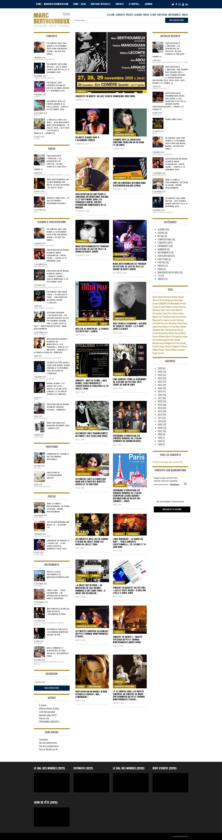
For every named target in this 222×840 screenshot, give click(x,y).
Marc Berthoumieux (169, 329)
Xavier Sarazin (158, 353)
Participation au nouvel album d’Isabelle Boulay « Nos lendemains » (91, 694)
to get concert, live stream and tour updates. (166, 479)
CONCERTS (120, 14)
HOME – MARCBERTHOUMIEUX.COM (52, 4)
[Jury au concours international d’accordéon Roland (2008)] (130, 168)
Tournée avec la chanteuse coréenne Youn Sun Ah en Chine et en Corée (128, 142)
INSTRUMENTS (174, 14)
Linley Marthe (157, 323)
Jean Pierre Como (170, 313)
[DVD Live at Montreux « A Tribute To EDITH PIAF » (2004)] (92, 303)
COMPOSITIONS (38, 486)
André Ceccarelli (159, 296)
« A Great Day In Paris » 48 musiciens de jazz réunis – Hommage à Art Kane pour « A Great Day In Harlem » (90, 589)
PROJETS (129, 14)
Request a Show (172, 509)
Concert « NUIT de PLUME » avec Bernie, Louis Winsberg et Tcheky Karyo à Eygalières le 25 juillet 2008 (92, 384)
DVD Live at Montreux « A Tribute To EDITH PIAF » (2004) (92, 330)
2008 (160, 427)
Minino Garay (174, 333)
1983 (160, 437)
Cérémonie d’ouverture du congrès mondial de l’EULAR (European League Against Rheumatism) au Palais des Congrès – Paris (127, 496)
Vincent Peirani (164, 349)
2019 (160, 391)
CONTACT (119, 4)
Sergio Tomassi (165, 346)
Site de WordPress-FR (48, 749)
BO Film (41, 358)
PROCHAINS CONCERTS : (49, 721)
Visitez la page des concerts (167, 462)
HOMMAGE (96, 575)
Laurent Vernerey (177, 320)
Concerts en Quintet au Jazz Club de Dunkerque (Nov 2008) (105, 96)
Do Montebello (173, 303)
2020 (160, 388)
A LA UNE (110, 14)
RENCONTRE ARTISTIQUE (124, 134)
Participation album (179, 336)
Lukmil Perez (157, 326)
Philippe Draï (170, 343)
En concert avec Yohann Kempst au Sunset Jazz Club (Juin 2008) (91, 435)
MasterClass (163, 333)
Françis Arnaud (158, 306)
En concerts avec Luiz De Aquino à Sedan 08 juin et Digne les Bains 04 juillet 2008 (91, 541)
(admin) (148, 4)
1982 (160, 441)
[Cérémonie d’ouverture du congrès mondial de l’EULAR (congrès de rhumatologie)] (130, 417)
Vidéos (155, 349)
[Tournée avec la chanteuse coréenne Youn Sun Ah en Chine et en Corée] (130, 123)
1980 (160, 444)
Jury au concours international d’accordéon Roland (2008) (129, 184)
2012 (160, 414)
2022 (160, 381)
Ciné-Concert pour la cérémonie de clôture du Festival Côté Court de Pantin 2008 (129, 382)
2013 (160, 411)
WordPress (184, 836)
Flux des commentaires (49, 746)
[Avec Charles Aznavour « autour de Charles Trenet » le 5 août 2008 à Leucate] (130, 300)
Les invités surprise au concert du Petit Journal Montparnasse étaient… (92, 634)
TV (64, 175)
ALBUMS (138, 14)
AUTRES (36, 518)
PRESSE (146, 14)
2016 (160, 401)
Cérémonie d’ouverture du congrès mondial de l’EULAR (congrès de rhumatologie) (127, 438)
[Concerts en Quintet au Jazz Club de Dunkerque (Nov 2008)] (111, 62)
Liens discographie (47, 711)
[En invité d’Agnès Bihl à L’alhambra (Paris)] (92, 121)
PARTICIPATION (136, 177)
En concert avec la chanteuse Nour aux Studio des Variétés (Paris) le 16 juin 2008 (90, 481)
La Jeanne (165, 320)
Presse (178, 343)
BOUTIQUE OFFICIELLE (101, 4)
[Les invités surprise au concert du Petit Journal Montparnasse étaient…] (92, 617)
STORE (153, 14)
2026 (160, 368)
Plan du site (44, 718)
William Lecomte (178, 349)
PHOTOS (80, 580)
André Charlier (172, 296)
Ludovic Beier (182, 323)
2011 (160, 418)
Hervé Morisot (176, 310)
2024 (160, 375)
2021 (160, 385)
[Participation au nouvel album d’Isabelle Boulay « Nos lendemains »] (92, 671)
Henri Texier (166, 310)
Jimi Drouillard (165, 316)
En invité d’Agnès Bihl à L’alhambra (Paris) (87, 139)
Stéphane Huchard (179, 346)
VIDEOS (185, 14)
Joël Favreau (176, 316)
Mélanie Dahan (165, 336)
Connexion (43, 739)
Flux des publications (48, 742)
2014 (160, 408)
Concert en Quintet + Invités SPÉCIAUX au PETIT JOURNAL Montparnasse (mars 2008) (127, 639)
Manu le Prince (169, 326)
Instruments (157, 313)
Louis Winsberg (170, 323)
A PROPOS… (134, 4)
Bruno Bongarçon (167, 300)
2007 (160, 431)
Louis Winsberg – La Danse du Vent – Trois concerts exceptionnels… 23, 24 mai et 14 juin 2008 (129, 542)
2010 (160, 421)
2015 (160, 404)
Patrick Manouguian (160, 339)
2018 (160, 394)
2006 (160, 434)
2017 (160, 398)
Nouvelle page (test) (48, 715)
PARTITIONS (162, 14)
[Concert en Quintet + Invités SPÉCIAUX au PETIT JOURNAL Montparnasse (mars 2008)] (130, 620)
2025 (160, 371)
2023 (160, 378)
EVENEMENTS (82, 241)
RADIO (160, 269)
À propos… (43, 705)
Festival (183, 303)
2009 (160, 424)
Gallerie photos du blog (49, 708)
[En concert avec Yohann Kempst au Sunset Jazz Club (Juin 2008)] (92, 415)
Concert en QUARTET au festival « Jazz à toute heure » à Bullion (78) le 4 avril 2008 (129, 590)
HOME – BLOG (79, 4)
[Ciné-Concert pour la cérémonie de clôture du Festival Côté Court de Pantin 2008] (130, 360)
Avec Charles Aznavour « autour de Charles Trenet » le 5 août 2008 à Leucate (129, 326)
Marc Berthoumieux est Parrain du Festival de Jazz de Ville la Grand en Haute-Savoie (92, 249)
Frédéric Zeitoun (172, 306)
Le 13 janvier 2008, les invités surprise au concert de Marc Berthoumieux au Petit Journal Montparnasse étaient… (129, 695)
